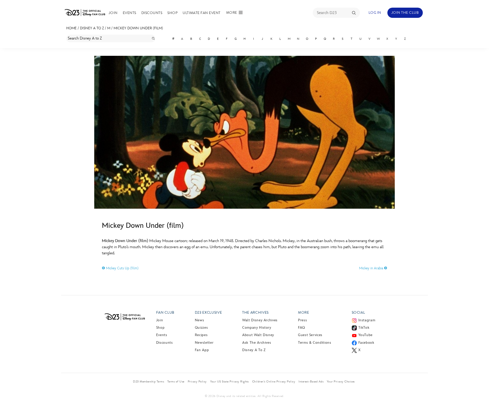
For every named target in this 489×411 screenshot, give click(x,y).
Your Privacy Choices (341, 381)
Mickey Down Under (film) (138, 28)
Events (129, 13)
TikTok (364, 327)
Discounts (151, 13)
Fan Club (165, 312)
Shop (172, 13)
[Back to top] (479, 396)
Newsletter (204, 342)
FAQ (301, 327)
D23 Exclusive (208, 312)
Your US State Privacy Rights (229, 381)
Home (71, 28)
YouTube (365, 335)
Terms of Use (175, 381)
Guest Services (310, 335)
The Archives (255, 312)
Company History (256, 327)
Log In (375, 12)
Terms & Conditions (314, 342)
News (199, 320)
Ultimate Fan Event (202, 13)
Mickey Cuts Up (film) (122, 268)
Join (113, 13)
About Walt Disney (258, 335)
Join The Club (405, 12)
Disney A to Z (92, 28)
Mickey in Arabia (371, 268)
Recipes (201, 335)
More (303, 312)
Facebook (366, 342)
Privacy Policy (197, 381)
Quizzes (201, 327)
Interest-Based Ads (310, 381)
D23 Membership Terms (148, 381)
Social (358, 312)
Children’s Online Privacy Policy (273, 381)
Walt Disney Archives (260, 320)
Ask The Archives (256, 342)
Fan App (202, 350)
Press (302, 320)
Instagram (366, 320)
